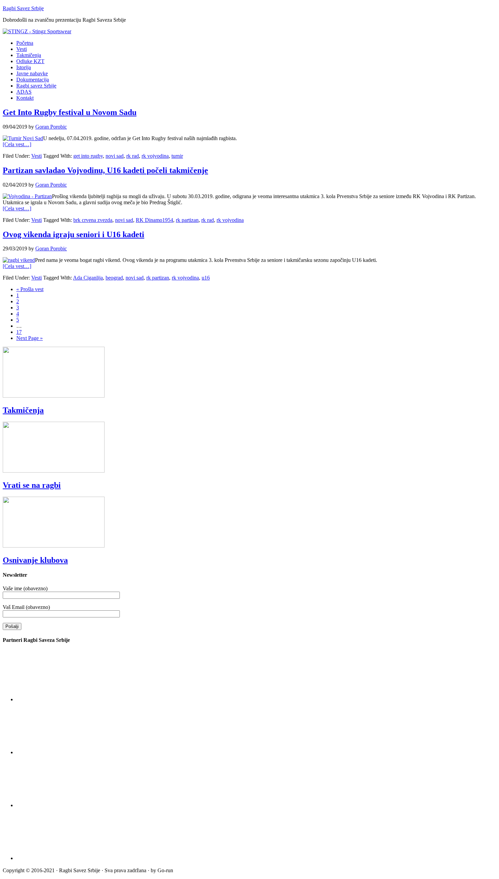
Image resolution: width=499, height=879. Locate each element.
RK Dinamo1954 (154, 220)
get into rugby (88, 156)
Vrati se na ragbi (32, 485)
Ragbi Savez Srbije (23, 8)
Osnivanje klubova (35, 560)
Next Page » (29, 338)
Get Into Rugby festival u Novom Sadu (69, 112)
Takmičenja (23, 410)
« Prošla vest (29, 289)
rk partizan (187, 220)
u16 (206, 278)
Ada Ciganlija (88, 278)
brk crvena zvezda (92, 220)
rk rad (132, 156)
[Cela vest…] (17, 144)
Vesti (36, 156)
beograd (114, 278)
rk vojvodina (155, 156)
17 (19, 332)
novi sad (115, 156)
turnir (177, 156)
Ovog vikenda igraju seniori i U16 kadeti (73, 234)
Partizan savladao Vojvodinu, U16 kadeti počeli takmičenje (105, 170)
